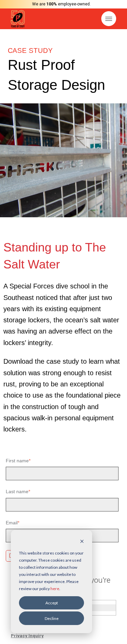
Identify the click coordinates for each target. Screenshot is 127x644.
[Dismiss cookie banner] (82, 541)
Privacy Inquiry (27, 635)
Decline (52, 618)
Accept (51, 602)
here (54, 588)
